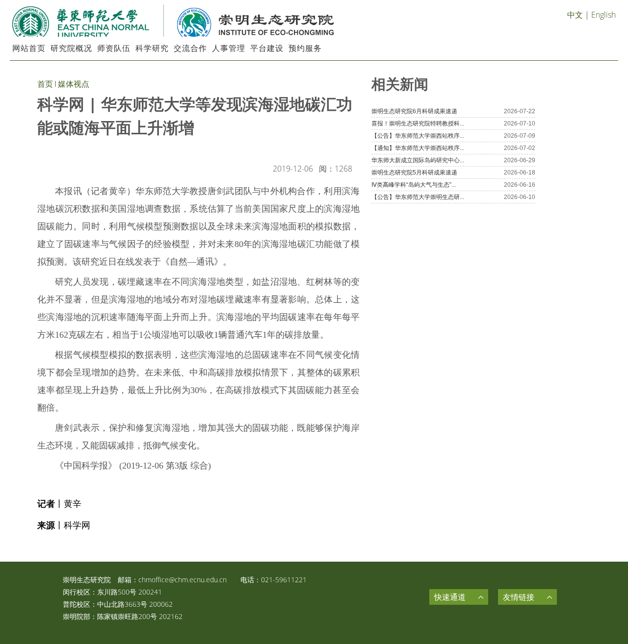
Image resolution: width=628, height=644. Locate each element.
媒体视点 (73, 83)
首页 (45, 83)
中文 (575, 14)
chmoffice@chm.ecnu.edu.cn (182, 579)
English (603, 14)
